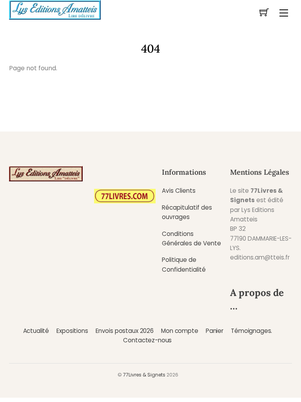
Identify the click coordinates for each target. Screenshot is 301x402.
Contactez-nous (147, 340)
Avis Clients (179, 190)
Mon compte (179, 331)
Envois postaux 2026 (125, 331)
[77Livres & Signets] (55, 9)
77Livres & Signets (144, 374)
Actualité (36, 331)
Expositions (72, 331)
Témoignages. (251, 331)
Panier (214, 331)
